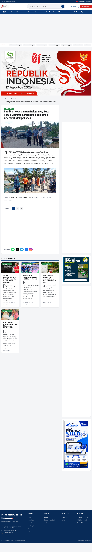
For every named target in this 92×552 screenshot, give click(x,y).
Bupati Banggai (66, 45)
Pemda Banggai (54, 45)
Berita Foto (68, 12)
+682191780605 (8, 533)
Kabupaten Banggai (15, 45)
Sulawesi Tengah (29, 45)
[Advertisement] (46, 28)
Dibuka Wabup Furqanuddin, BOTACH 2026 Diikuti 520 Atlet (30, 277)
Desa (29, 529)
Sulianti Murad (78, 45)
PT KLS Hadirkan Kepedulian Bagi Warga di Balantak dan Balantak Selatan (10, 325)
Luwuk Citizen (15, 12)
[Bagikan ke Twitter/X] (17, 249)
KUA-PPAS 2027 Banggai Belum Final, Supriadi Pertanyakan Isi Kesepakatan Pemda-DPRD (9, 279)
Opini (82, 12)
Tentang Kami (64, 517)
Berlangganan (86, 6)
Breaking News (32, 526)
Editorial (30, 532)
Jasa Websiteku (86, 540)
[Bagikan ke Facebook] (26, 249)
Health (46, 523)
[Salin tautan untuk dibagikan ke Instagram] (31, 249)
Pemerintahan (57, 12)
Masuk (75, 6)
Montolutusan (39, 12)
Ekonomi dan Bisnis (49, 520)
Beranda (7, 99)
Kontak (63, 526)
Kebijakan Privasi (82, 520)
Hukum (46, 526)
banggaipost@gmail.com (10, 530)
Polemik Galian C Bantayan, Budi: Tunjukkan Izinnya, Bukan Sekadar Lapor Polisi (49, 279)
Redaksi (63, 520)
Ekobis (76, 12)
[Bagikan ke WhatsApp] (13, 249)
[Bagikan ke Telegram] (22, 249)
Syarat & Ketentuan (82, 523)
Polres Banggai (41, 45)
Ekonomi (46, 517)
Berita (29, 517)
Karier (62, 523)
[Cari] (62, 6)
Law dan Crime (27, 12)
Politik (48, 12)
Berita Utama (15, 99)
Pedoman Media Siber (83, 517)
